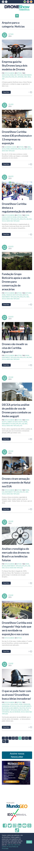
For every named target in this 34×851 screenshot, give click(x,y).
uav (22, 149)
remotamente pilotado (9, 423)
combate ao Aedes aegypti (15, 422)
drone (12, 75)
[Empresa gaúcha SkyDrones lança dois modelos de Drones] (17, 49)
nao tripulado (18, 75)
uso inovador (16, 712)
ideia (21, 706)
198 (17, 738)
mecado (4, 566)
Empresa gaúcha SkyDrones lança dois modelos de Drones (14, 65)
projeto (28, 708)
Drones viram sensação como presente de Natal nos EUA (16, 482)
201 (27, 738)
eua (3, 492)
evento (4, 217)
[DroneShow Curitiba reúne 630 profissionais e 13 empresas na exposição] (17, 119)
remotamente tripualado (9, 710)
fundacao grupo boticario (14, 295)
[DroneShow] (17, 8)
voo (21, 425)
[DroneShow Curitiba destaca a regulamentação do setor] (17, 191)
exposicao (20, 217)
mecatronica (6, 708)
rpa (9, 77)
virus (29, 77)
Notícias (19, 73)
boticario (28, 293)
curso (12, 704)
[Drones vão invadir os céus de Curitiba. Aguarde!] (17, 331)
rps (16, 77)
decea (4, 149)
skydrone (21, 77)
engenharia (5, 706)
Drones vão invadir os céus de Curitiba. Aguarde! (14, 347)
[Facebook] (6, 2)
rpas (12, 77)
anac (29, 147)
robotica (20, 710)
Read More (6, 92)
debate (16, 704)
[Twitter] (3, 2)
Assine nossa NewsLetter (17, 755)
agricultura (5, 75)
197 (13, 738)
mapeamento (27, 706)
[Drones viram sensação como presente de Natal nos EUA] (17, 466)
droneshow (13, 149)
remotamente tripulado (9, 219)
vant (25, 77)
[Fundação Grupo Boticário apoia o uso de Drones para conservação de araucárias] (17, 261)
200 (23, 738)
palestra (22, 708)
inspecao (25, 295)
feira (25, 217)
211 (4, 741)
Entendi (29, 842)
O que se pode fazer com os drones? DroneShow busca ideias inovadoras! (16, 694)
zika (3, 79)
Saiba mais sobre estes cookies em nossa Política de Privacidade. (11, 846)
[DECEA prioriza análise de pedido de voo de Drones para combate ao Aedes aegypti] (17, 392)
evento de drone (12, 217)
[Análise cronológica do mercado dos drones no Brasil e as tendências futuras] (17, 536)
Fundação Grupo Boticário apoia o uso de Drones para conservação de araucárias (16, 281)
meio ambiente (14, 708)
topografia (5, 712)
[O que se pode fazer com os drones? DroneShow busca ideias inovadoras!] (17, 678)
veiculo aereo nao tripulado (10, 221)
